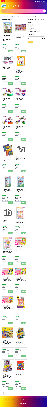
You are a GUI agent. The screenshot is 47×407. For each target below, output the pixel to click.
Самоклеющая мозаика (34, 31)
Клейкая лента (32, 30)
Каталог (9, 16)
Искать (30, 42)
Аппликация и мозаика (34, 24)
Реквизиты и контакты (28, 399)
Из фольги (31, 28)
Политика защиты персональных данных (12, 399)
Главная (3, 16)
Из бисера (31, 25)
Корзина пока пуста (41, 1)
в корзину (11, 51)
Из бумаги (31, 27)
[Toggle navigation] (44, 6)
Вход (2, 1)
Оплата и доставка (40, 399)
